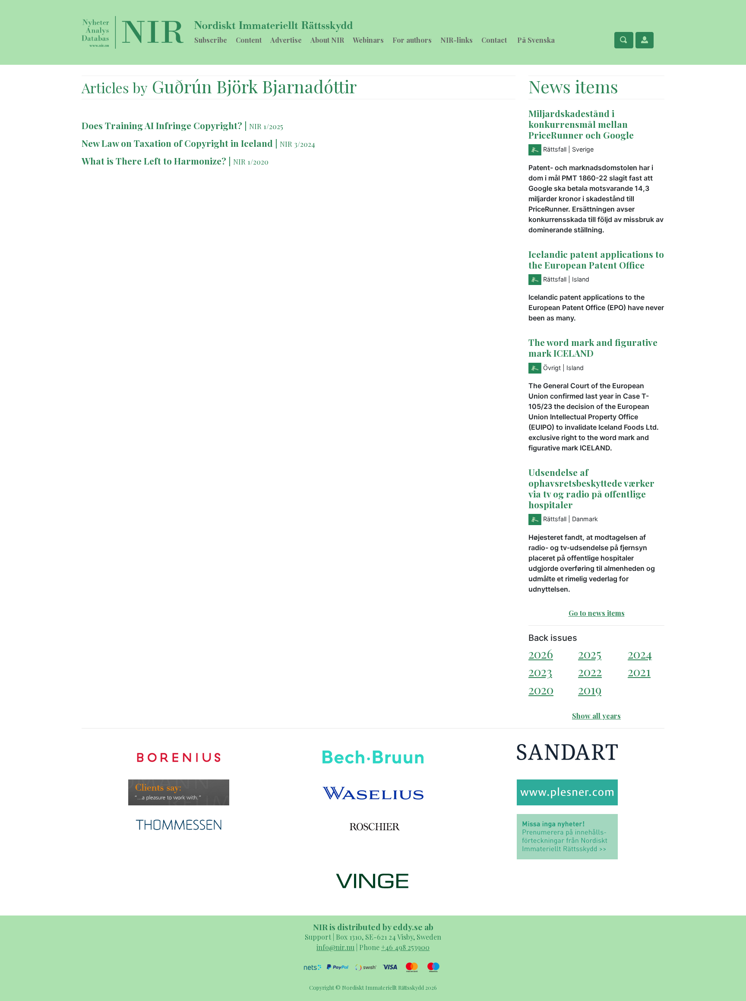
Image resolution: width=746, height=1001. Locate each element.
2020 (540, 689)
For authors (412, 39)
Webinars (368, 39)
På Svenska (536, 39)
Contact (494, 39)
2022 (590, 671)
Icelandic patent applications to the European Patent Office (596, 259)
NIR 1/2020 (251, 161)
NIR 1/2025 (266, 126)
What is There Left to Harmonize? (154, 161)
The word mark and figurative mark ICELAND (592, 347)
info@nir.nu (335, 947)
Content (249, 39)
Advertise (286, 39)
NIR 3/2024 (297, 144)
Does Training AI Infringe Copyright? (162, 125)
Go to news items (597, 613)
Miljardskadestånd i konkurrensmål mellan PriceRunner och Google (581, 124)
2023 (540, 671)
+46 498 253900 (405, 947)
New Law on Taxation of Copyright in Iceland (177, 143)
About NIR (327, 39)
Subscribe (210, 39)
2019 (589, 689)
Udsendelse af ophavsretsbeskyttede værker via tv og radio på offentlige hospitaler (591, 488)
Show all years (596, 715)
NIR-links (456, 39)
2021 (639, 671)
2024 (640, 654)
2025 (589, 654)
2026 (540, 654)
